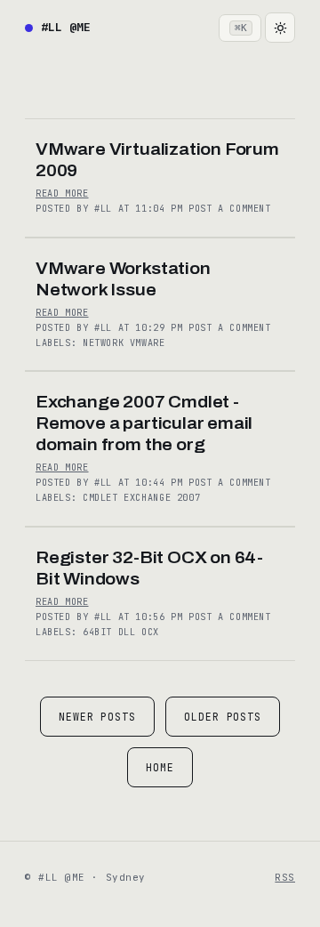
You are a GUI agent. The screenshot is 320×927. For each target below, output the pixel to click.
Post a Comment (229, 208)
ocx (150, 632)
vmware (147, 343)
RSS (285, 877)
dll (129, 632)
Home (160, 767)
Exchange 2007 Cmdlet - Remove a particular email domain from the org (144, 423)
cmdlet (103, 498)
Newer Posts (97, 716)
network (106, 343)
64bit (100, 632)
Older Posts (222, 716)
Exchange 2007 (162, 498)
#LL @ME (66, 27)
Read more (62, 193)
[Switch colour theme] (280, 27)
